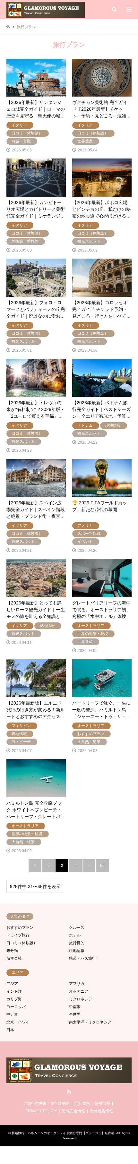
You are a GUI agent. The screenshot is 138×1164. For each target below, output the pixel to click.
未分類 (12, 950)
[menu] (128, 9)
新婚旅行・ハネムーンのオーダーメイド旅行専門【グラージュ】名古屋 (63, 1133)
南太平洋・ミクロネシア (90, 1022)
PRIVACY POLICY (41, 1111)
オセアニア (78, 991)
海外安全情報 (73, 1111)
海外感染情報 (101, 1111)
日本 (10, 1030)
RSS (69, 1091)
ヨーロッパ (16, 1007)
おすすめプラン (19, 927)
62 (102, 865)
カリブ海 (14, 999)
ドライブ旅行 (18, 935)
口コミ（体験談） (21, 943)
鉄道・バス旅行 (82, 958)
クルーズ (76, 927)
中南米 (75, 1007)
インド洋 (14, 991)
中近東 (12, 1014)
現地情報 (76, 950)
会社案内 (82, 1103)
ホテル (75, 935)
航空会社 (14, 958)
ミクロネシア (80, 999)
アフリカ (76, 983)
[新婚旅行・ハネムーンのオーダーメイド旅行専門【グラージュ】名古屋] (45, 9)
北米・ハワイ (18, 1022)
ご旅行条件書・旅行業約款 (46, 1103)
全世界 (75, 1014)
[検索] (114, 9)
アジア (12, 983)
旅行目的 (76, 943)
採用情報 (102, 1103)
